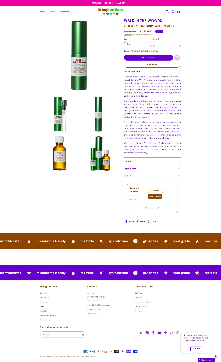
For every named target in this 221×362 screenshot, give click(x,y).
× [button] (210, 331)
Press (42, 306)
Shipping (127, 35)
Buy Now (152, 64)
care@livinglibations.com (99, 305)
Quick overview (132, 71)
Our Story (44, 297)
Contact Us (92, 293)
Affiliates (139, 311)
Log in (127, 51)
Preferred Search (48, 315)
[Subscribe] (83, 335)
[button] (43, 11)
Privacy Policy (141, 306)
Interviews (44, 302)
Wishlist (43, 311)
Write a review (155, 196)
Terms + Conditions (143, 302)
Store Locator (93, 309)
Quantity (156, 39)
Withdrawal (45, 320)
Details (127, 161)
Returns (138, 297)
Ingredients (130, 168)
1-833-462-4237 (94, 300)
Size (125, 39)
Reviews (128, 175)
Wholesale (92, 313)
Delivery (138, 293)
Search (43, 293)
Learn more (196, 349)
